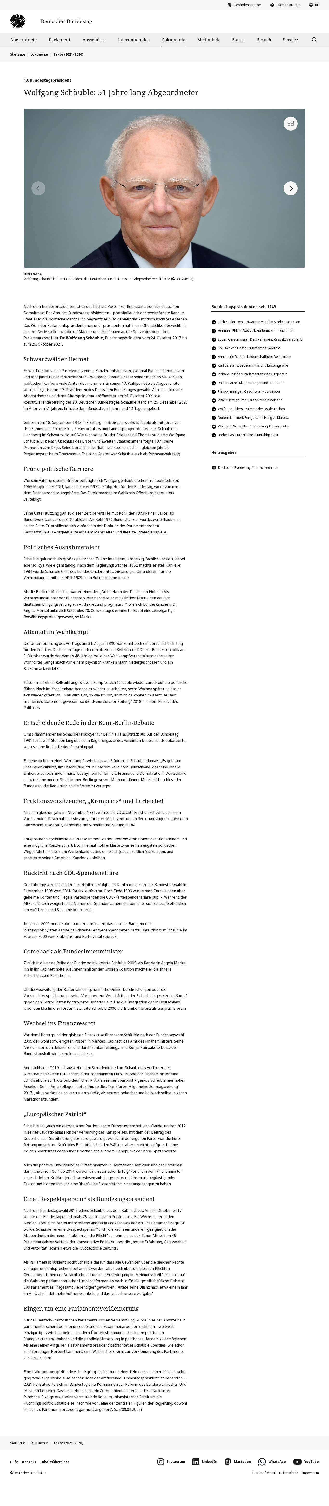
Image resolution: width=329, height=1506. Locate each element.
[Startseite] (51, 21)
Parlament (59, 40)
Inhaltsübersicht (54, 1461)
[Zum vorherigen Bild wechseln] (38, 188)
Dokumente (173, 40)
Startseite (17, 54)
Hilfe (14, 1461)
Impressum (310, 1472)
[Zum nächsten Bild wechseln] (291, 188)
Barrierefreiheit (263, 1472)
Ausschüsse (94, 40)
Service (290, 40)
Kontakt (29, 1461)
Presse (238, 40)
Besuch (264, 40)
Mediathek (208, 40)
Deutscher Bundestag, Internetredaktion (248, 467)
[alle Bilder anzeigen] (291, 124)
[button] (313, 5)
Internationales (134, 40)
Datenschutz (288, 1472)
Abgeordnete (23, 40)
